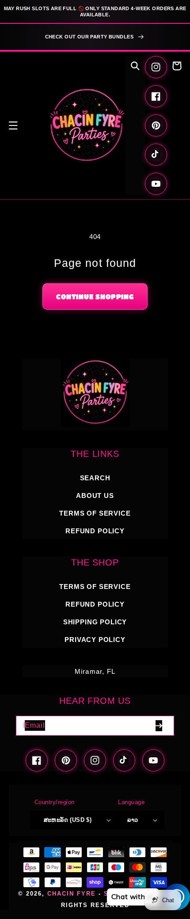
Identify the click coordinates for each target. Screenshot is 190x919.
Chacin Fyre (71, 894)
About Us (95, 495)
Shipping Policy (95, 622)
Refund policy (95, 531)
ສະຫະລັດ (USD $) (68, 819)
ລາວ (132, 819)
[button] (13, 125)
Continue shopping (95, 296)
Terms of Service (94, 513)
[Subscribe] (158, 725)
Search (95, 478)
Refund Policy (95, 604)
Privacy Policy (95, 639)
